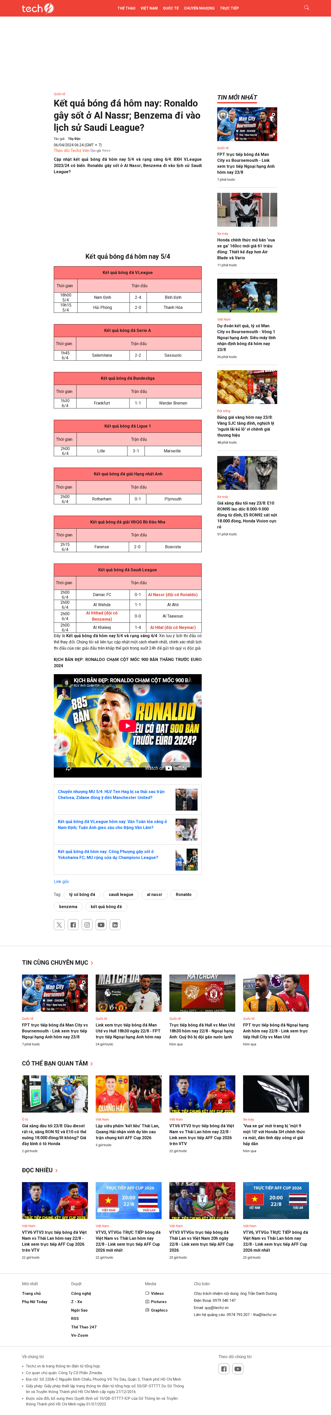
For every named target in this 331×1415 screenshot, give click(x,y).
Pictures (159, 1301)
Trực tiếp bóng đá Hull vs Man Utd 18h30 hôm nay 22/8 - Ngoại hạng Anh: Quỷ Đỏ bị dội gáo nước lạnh (202, 1031)
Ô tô (25, 1119)
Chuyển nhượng (199, 8)
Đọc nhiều (38, 1170)
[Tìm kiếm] (303, 8)
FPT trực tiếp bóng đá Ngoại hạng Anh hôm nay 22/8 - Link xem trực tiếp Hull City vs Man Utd (276, 1031)
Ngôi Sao (79, 1310)
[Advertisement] (128, 216)
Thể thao (126, 8)
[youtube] (101, 924)
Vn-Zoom (79, 1335)
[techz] (38, 8)
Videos (157, 1293)
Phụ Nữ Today (34, 1301)
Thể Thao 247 (83, 1327)
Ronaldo (184, 894)
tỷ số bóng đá (82, 894)
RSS (75, 1318)
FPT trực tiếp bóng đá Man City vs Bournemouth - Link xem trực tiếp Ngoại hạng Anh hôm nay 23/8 (55, 1031)
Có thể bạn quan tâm (55, 1063)
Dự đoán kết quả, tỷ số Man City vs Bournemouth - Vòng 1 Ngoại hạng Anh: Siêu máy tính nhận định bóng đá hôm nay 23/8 (246, 337)
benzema (68, 906)
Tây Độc (74, 139)
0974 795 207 (238, 1314)
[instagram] (87, 924)
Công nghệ (81, 1293)
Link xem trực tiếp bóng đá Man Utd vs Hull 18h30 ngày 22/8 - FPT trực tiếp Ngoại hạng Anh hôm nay (128, 1031)
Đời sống (223, 411)
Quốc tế (171, 8)
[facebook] (73, 924)
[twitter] (59, 924)
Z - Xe (76, 1301)
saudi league (121, 894)
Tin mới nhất (237, 97)
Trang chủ (31, 1293)
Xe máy (222, 233)
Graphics (159, 1310)
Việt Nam (149, 8)
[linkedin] (115, 924)
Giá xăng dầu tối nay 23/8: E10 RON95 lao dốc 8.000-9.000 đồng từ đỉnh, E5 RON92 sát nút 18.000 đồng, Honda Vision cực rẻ (247, 515)
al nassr (154, 894)
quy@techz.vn (217, 1307)
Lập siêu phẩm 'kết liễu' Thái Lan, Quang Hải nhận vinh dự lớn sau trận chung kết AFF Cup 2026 (127, 1131)
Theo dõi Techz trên (71, 150)
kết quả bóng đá (106, 906)
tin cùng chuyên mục (56, 962)
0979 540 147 (224, 1300)
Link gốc (61, 881)
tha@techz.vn (264, 1314)
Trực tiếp (229, 8)
